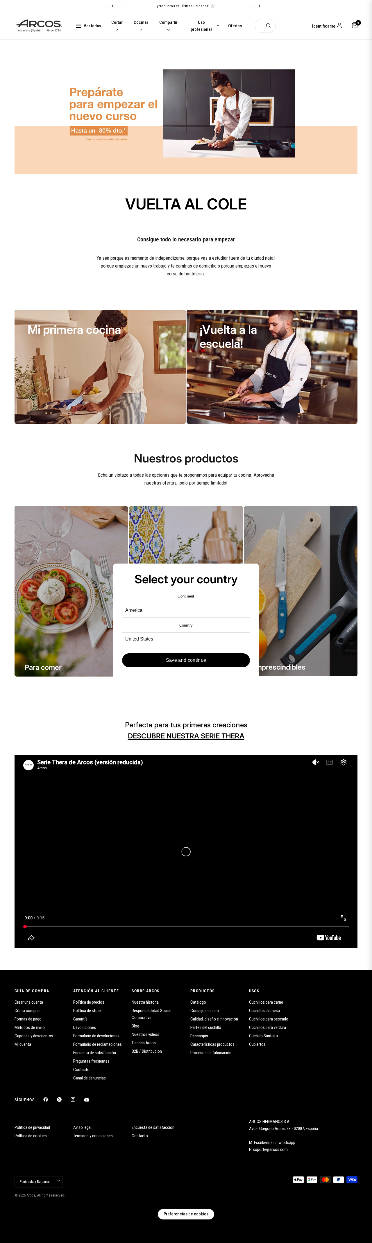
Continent (186, 596)
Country (186, 625)
